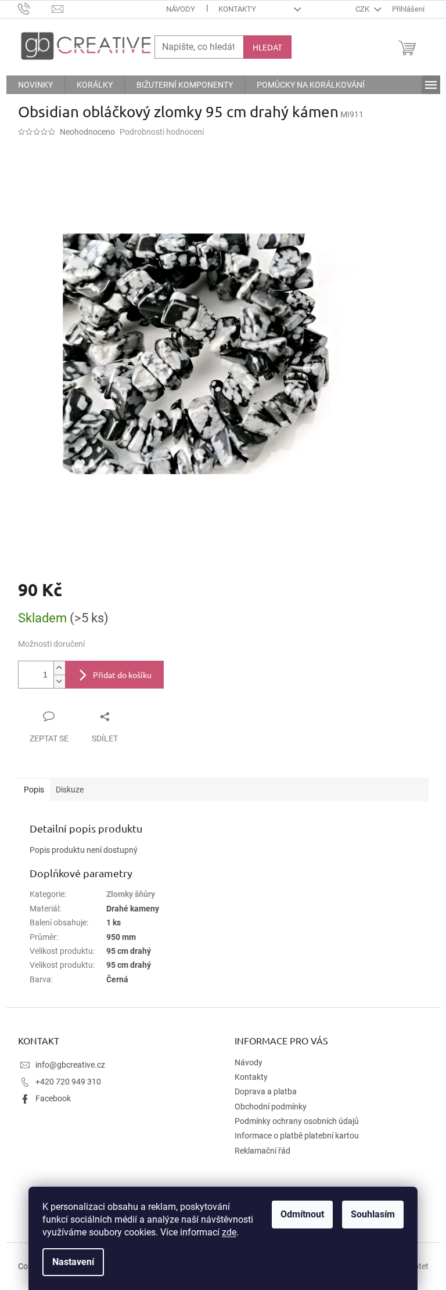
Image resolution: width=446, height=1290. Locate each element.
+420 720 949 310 (68, 1081)
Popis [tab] (34, 789)
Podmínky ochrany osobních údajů (297, 1121)
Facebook (53, 1098)
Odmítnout (302, 1214)
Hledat (267, 47)
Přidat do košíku (122, 674)
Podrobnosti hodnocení (162, 131)
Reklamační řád (262, 1150)
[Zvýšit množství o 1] (59, 668)
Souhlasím (373, 1214)
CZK (363, 9)
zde (229, 1232)
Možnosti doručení (51, 643)
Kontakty (237, 9)
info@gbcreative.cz (70, 1064)
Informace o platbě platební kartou (297, 1135)
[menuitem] (35, 84)
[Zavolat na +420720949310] (35, 8)
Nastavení (73, 1261)
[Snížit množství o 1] (59, 681)
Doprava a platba (266, 1091)
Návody (180, 9)
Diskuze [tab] (70, 789)
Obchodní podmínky (271, 1106)
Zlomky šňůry (130, 894)
